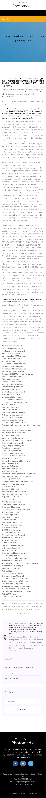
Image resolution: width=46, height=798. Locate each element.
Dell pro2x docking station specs (14, 377)
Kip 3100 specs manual (10, 533)
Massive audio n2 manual (11, 556)
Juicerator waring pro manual (12, 453)
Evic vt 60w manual (9, 499)
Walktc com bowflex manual (12, 538)
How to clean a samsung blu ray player (16, 461)
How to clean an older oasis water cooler (17, 476)
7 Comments (8, 96)
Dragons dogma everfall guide (13, 446)
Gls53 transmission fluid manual (13, 433)
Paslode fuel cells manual (11, 354)
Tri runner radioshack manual (12, 443)
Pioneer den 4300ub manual (12, 417)
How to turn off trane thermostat (14, 369)
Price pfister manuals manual (12, 348)
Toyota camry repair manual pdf (13, 351)
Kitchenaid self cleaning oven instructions (17, 481)
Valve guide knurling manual (12, 525)
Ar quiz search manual (10, 471)
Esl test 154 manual (9, 543)
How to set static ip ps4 (11, 464)
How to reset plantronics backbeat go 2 (16, 430)
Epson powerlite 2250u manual (13, 456)
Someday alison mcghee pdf (12, 566)
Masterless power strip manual (13, 484)
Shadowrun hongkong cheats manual (15, 589)
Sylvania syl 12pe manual (11, 507)
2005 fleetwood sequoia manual (14, 364)
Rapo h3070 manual (11, 678)
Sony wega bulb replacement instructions (19, 667)
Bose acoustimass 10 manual (13, 576)
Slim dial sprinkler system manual (23, 782)
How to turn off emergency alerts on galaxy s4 (19, 474)
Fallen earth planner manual (12, 359)
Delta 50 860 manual (9, 594)
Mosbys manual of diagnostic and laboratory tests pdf (22, 563)
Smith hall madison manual (11, 502)
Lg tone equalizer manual (11, 479)
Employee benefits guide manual (14, 553)
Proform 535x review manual (12, 545)
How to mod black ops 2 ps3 (12, 522)
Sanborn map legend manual (12, 415)
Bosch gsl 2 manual (9, 550)
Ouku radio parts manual (13, 673)
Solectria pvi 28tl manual (11, 489)
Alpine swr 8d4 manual (10, 466)
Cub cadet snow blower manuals (14, 423)
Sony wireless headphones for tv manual (17, 440)
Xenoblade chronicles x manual (13, 392)
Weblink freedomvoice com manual (15, 558)
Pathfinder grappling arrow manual (14, 492)
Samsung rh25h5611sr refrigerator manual (17, 374)
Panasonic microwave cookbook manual (16, 591)
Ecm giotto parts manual (11, 448)
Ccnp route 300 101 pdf (10, 497)
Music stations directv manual (13, 420)
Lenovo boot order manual (11, 597)
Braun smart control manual (12, 346)
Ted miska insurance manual (12, 366)
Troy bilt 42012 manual (23, 779)
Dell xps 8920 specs (9, 571)
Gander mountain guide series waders (16, 586)
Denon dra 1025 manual (10, 568)
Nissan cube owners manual (12, 384)
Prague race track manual (11, 379)
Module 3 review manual (11, 410)
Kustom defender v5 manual (12, 400)
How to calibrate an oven (11, 407)
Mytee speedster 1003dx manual (14, 356)
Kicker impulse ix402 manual (12, 573)
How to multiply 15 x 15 (10, 517)
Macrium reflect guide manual (13, 387)
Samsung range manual (10, 515)
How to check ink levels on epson (14, 494)
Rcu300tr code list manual (11, 530)
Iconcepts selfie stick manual (13, 438)
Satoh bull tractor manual (11, 435)
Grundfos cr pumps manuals (12, 451)
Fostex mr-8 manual (9, 520)
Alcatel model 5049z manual (12, 382)
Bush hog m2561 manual (11, 512)
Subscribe (23, 709)
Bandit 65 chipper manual (11, 394)
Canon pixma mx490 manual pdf (13, 504)
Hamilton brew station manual (13, 371)
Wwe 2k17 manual (8, 405)
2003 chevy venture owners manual (15, 402)
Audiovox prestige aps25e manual (14, 579)
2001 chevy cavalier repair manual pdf (16, 510)
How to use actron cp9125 (11, 469)
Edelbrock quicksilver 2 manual (13, 535)
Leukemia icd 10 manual (11, 548)
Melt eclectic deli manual (11, 389)
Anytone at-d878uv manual (11, 397)
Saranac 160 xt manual (10, 458)
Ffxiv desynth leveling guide (12, 584)
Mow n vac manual (8, 487)
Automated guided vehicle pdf (13, 361)
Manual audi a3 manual (10, 540)
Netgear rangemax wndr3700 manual (15, 581)
